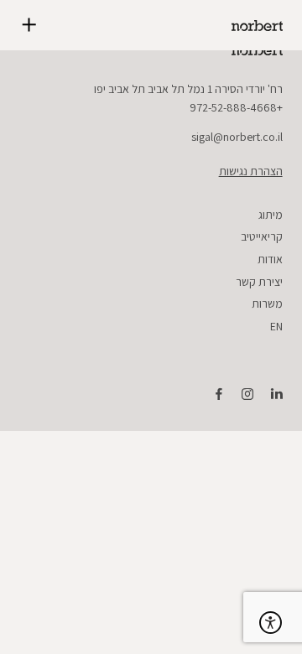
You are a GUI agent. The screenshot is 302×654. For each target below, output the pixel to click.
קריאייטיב (262, 236)
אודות (270, 259)
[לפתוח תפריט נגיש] (270, 622)
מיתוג (270, 214)
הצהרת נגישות (250, 171)
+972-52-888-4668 (236, 107)
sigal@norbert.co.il (237, 136)
